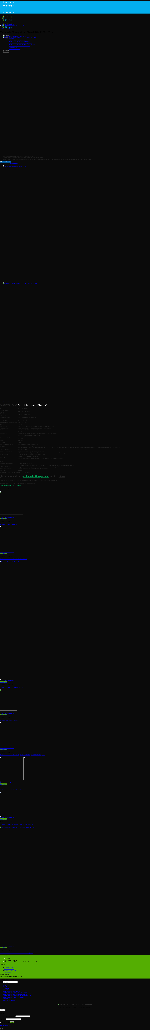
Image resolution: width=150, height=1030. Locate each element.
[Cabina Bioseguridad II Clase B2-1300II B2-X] (14, 36)
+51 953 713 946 (9, 2)
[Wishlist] (0, 679)
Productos (6, 988)
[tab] (76, 401)
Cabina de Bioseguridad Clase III (8, 524)
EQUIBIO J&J (4, 480)
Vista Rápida (3, 518)
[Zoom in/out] (2, 1028)
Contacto (6, 989)
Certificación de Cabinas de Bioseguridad (15, 994)
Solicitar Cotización (5, 162)
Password (3, 1019)
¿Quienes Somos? (9, 967)
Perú (62, 476)
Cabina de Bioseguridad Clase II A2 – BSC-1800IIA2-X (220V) (16, 953)
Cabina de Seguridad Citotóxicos (9, 720)
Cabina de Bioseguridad (6, 28)
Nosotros (6, 986)
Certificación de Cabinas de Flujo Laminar (15, 992)
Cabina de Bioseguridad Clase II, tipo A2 (10, 789)
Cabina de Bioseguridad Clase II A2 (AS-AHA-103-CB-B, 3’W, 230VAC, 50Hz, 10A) (22, 755)
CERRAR (3, 1010)
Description (6, 401)
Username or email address (7, 1016)
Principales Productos (10, 970)
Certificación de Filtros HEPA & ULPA (13, 997)
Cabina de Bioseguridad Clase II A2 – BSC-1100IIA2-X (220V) (16, 824)
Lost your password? (5, 1025)
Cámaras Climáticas (9, 1000)
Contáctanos (7, 972)
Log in (11, 1022)
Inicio (4, 34)
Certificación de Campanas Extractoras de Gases (17, 995)
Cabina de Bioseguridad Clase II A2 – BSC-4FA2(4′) (13, 559)
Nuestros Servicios (9, 969)
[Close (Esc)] (0, 1028)
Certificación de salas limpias (11, 991)
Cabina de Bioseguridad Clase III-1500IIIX (11, 687)
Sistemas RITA (7, 998)
